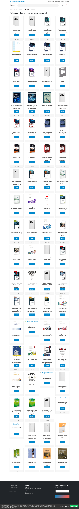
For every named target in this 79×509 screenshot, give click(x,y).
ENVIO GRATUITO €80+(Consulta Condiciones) (17, 1)
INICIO (11, 9)
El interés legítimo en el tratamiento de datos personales (32, 259)
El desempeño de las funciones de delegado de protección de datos (16, 386)
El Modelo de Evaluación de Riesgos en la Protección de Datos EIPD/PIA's (47, 412)
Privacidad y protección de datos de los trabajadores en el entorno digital (17, 335)
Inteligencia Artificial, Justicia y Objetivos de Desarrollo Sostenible (32, 132)
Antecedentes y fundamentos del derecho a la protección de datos (47, 310)
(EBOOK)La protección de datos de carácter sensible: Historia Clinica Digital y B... (16, 412)
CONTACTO (33, 9)
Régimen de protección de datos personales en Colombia (32, 31)
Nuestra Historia (57, 1)
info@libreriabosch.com (29, 493)
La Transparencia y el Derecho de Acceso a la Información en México (31, 437)
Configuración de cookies (64, 506)
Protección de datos (16, 54)
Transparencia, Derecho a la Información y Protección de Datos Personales (62, 107)
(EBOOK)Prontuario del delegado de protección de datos (47, 183)
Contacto (62, 1)
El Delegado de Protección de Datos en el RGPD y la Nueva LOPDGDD (62, 310)
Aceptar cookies (74, 506)
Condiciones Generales (14, 487)
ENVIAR (62, 496)
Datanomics (32, 384)
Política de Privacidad (13, 490)
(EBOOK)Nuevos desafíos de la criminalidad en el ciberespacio (32, 158)
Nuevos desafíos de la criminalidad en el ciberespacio (16, 158)
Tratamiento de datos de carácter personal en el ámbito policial (32, 285)
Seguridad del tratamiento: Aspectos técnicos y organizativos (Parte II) (62, 31)
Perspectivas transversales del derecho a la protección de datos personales (16, 107)
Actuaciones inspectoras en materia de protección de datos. (62, 463)
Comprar (16, 35)
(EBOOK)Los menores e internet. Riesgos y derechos (62, 234)
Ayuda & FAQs (67, 1)
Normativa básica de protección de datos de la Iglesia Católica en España (47, 81)
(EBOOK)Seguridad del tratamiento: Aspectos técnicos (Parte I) (62, 208)
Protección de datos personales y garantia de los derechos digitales (16, 361)
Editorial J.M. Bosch (51, 1)
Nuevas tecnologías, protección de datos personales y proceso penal (32, 463)
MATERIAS (20, 9)
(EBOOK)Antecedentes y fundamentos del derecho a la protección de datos (32, 310)
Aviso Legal (11, 488)
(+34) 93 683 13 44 (28, 490)
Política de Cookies (13, 491)
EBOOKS (15, 9)
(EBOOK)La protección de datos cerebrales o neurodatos (16, 81)
